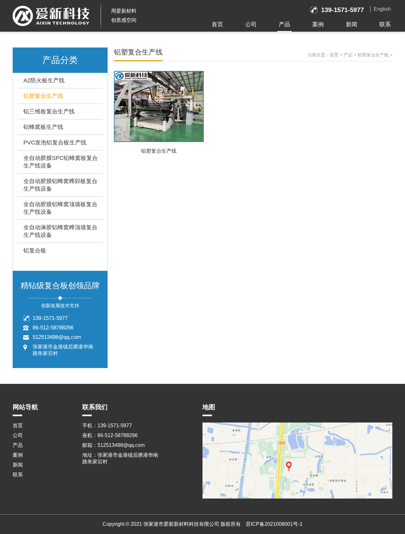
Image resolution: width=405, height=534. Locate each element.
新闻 (351, 24)
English (382, 9)
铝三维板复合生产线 (49, 111)
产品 (284, 24)
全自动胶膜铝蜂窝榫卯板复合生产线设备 (60, 185)
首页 (217, 24)
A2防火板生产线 (44, 80)
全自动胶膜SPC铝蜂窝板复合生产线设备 (60, 162)
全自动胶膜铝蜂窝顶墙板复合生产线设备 (60, 208)
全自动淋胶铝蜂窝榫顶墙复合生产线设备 (60, 231)
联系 (385, 24)
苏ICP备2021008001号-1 (274, 524)
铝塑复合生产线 (43, 96)
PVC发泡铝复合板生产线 (54, 142)
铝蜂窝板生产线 (43, 127)
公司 (251, 24)
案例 (318, 24)
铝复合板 (34, 250)
